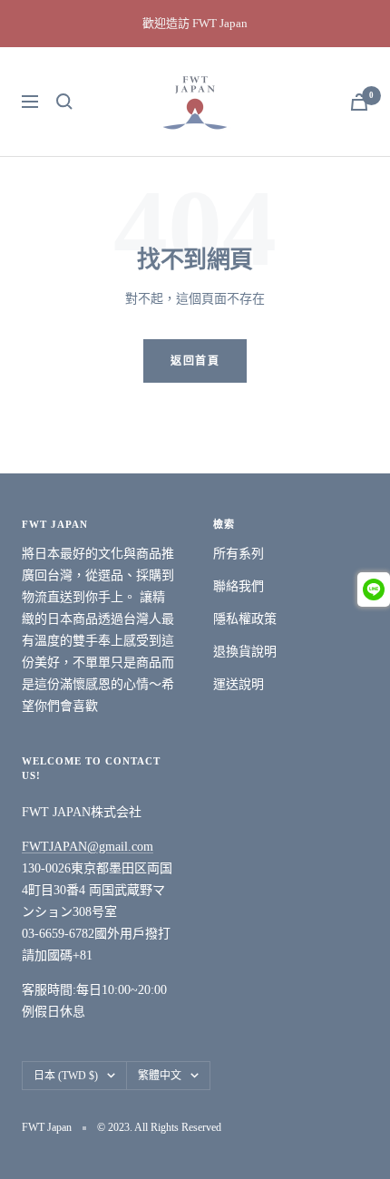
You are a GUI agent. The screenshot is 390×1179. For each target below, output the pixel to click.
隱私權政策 (245, 619)
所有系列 (238, 553)
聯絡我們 (238, 586)
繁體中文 (159, 1075)
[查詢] (64, 101)
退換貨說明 (245, 651)
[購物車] (359, 102)
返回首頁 (195, 361)
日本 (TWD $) (66, 1075)
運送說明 (238, 684)
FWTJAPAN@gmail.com (87, 846)
